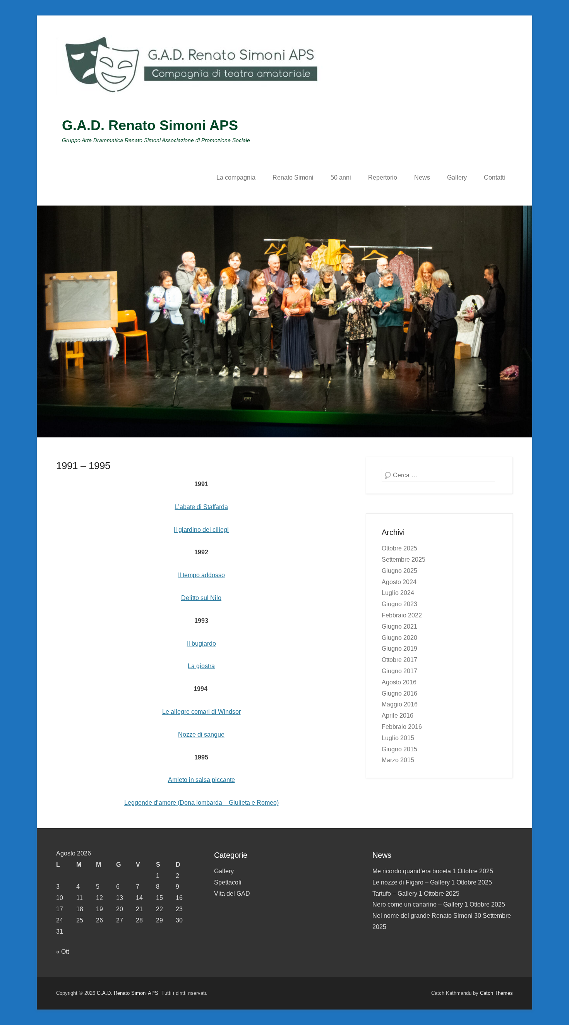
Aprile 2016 (397, 715)
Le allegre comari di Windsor (201, 711)
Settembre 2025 (403, 559)
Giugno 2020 (399, 637)
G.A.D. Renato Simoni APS (150, 125)
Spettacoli (228, 882)
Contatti (494, 177)
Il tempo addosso (201, 575)
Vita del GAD (232, 893)
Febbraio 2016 (402, 726)
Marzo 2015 (398, 760)
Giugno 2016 (399, 693)
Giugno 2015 (399, 749)
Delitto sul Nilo (201, 598)
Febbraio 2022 (402, 615)
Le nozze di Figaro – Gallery (411, 882)
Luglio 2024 (398, 593)
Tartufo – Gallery (394, 893)
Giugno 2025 (399, 570)
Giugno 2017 (399, 671)
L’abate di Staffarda (201, 507)
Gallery (457, 177)
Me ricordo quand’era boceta (411, 871)
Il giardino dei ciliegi (201, 529)
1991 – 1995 (83, 465)
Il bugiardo (201, 643)
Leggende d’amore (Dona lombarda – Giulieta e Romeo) (201, 802)
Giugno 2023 (399, 604)
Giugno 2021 (399, 626)
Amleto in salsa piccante (201, 779)
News (422, 177)
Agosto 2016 (399, 682)
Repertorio (382, 177)
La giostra (201, 666)
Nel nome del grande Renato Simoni (422, 915)
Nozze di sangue (201, 734)
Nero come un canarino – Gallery (417, 904)
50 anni (341, 177)
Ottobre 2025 (399, 548)
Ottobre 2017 (399, 659)
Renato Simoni (293, 177)
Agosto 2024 (399, 582)
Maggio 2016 (400, 704)
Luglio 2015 (398, 738)
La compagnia (235, 177)
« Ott (62, 951)
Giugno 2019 (399, 648)
